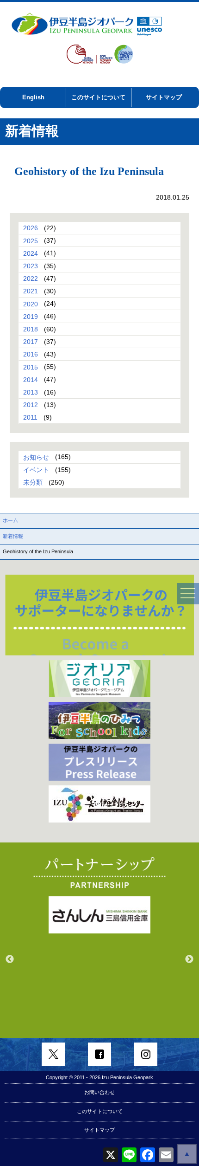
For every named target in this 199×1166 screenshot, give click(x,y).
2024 (30, 253)
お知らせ (36, 456)
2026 (30, 228)
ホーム (10, 520)
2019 (30, 316)
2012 (30, 404)
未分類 (33, 482)
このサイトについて (98, 97)
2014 (30, 379)
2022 (30, 278)
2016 (30, 354)
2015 (30, 366)
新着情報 (13, 536)
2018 (30, 329)
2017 (30, 341)
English (33, 97)
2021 (30, 291)
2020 (30, 303)
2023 (30, 266)
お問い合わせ (99, 1092)
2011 (30, 417)
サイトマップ (164, 97)
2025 (30, 240)
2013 (30, 392)
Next (189, 959)
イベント (36, 469)
